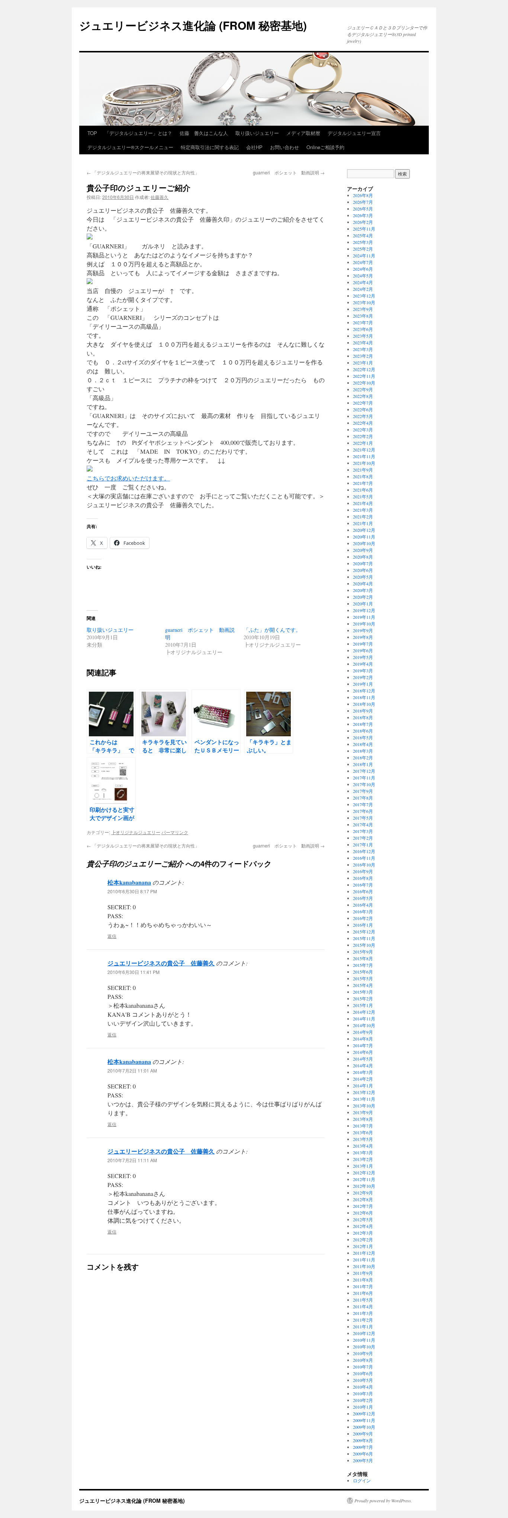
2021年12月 (364, 450)
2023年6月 (363, 329)
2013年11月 (364, 1099)
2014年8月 (363, 1039)
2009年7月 (363, 1447)
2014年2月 (363, 1079)
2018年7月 (363, 724)
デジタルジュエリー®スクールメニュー (130, 147)
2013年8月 (363, 1119)
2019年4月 (363, 664)
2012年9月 (363, 1193)
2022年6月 (363, 409)
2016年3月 (363, 911)
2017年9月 (363, 791)
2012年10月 (364, 1186)
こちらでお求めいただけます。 (128, 478)
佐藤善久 (159, 197)
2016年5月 (363, 898)
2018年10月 (364, 704)
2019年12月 (364, 610)
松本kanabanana (129, 882)
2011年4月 (363, 1306)
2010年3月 (363, 1393)
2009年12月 (364, 1413)
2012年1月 (363, 1246)
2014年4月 (363, 1065)
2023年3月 (363, 349)
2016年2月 (363, 918)
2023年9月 (363, 309)
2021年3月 (363, 510)
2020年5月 (363, 577)
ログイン (362, 1480)
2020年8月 (363, 557)
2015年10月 (364, 945)
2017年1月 (363, 845)
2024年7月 (363, 262)
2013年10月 (364, 1106)
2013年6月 (363, 1132)
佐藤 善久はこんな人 (204, 132)
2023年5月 (363, 336)
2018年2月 (363, 757)
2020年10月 (364, 543)
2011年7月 (363, 1286)
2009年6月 (363, 1454)
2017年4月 (363, 824)
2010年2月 (363, 1400)
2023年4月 (363, 342)
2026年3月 (363, 215)
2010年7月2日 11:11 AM (132, 1160)
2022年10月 (364, 383)
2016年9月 (363, 871)
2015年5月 (363, 978)
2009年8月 (363, 1440)
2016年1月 (363, 925)
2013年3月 (363, 1152)
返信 (111, 936)
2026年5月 (363, 209)
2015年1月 (363, 1005)
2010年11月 (364, 1340)
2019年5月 (363, 657)
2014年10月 (364, 1025)
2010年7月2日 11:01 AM (132, 1070)
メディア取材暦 (303, 132)
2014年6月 (363, 1052)
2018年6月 (363, 731)
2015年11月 (364, 938)
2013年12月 (364, 1092)
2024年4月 (363, 282)
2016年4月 (363, 905)
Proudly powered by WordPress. (383, 1500)
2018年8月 (363, 717)
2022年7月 (363, 403)
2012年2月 (363, 1239)
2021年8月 (363, 476)
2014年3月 (363, 1072)
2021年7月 (363, 483)
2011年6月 (363, 1293)
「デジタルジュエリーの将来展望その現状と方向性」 (143, 172)
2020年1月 (363, 604)
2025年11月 (364, 229)
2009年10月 (364, 1427)
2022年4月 (363, 423)
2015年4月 (363, 985)
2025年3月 (363, 242)
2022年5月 (363, 416)
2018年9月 (363, 711)
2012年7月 (363, 1206)
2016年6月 (363, 891)
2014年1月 (363, 1085)
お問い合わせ (284, 147)
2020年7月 (363, 563)
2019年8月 (363, 637)
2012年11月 (364, 1179)
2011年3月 (363, 1313)
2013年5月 (363, 1139)
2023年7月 (363, 322)
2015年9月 (363, 952)
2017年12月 (364, 771)
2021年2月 (363, 517)
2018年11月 (364, 697)
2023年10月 (364, 302)
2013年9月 (363, 1112)
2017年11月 (364, 778)
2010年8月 (363, 1360)
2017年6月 (363, 811)
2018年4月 (363, 744)
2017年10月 (364, 784)
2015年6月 (363, 972)
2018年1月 (363, 764)
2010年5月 (363, 1380)
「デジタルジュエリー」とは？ (138, 132)
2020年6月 (363, 570)
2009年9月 (363, 1434)
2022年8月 (363, 396)
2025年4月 (363, 235)
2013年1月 (363, 1166)
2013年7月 (363, 1126)
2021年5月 (363, 496)
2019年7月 (363, 644)
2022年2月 (363, 436)
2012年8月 (363, 1199)
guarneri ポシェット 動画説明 (289, 172)
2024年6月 (363, 269)
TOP (92, 132)
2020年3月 (363, 590)
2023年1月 (363, 363)
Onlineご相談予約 (325, 147)
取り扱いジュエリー (257, 132)
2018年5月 (363, 737)
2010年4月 (363, 1387)
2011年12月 (364, 1253)
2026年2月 (363, 222)
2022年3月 (363, 429)
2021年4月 (363, 503)
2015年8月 (363, 958)
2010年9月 (363, 1353)
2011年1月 (363, 1326)
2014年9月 (363, 1032)
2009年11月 (364, 1420)
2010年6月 (363, 1373)
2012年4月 (363, 1226)
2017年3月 (363, 831)
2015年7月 (363, 965)
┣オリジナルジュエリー (135, 832)
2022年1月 (363, 443)
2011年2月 (363, 1320)
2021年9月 (363, 470)
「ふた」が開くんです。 (272, 629)
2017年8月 (363, 798)
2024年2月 (363, 289)
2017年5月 (363, 818)
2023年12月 (364, 296)
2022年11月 (364, 376)
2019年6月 (363, 650)
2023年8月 (363, 316)
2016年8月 (363, 878)
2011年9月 (363, 1273)
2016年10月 (364, 865)
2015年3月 (363, 992)
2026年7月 (363, 202)
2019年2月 (363, 677)
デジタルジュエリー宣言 (354, 132)
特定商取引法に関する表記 (210, 147)
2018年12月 (364, 691)
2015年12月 (364, 932)
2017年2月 (363, 838)
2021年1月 (363, 523)
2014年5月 (363, 1059)
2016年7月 (363, 885)
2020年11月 (364, 537)
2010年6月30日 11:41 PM (133, 972)
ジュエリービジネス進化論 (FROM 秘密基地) (193, 25)
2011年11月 (364, 1260)
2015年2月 (363, 998)
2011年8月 (363, 1280)
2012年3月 (363, 1233)
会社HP (254, 147)
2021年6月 (363, 490)
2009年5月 (363, 1460)
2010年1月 (363, 1407)
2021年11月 (364, 456)
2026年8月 (363, 195)
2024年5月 (363, 276)
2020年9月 (363, 550)
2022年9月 (363, 389)
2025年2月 (363, 249)
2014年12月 (364, 1012)
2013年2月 (363, 1159)
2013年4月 (363, 1146)
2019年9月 (363, 630)
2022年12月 (364, 369)
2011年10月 (364, 1266)
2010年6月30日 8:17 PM (132, 891)
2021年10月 (364, 463)
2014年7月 (363, 1045)
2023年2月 (363, 356)
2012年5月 (363, 1219)
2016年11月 (364, 858)
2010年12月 (364, 1333)
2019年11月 (364, 617)
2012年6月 (363, 1213)
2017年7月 (363, 804)
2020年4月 (363, 583)
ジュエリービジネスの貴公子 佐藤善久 (161, 963)
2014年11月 (364, 1019)
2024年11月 (364, 255)
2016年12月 (364, 851)
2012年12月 (364, 1173)
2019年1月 (363, 684)
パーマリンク (174, 832)
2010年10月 (364, 1347)
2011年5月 (363, 1300)
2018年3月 (363, 751)
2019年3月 (363, 670)
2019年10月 (364, 624)
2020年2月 (363, 597)
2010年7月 (363, 1367)
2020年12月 (364, 530)
